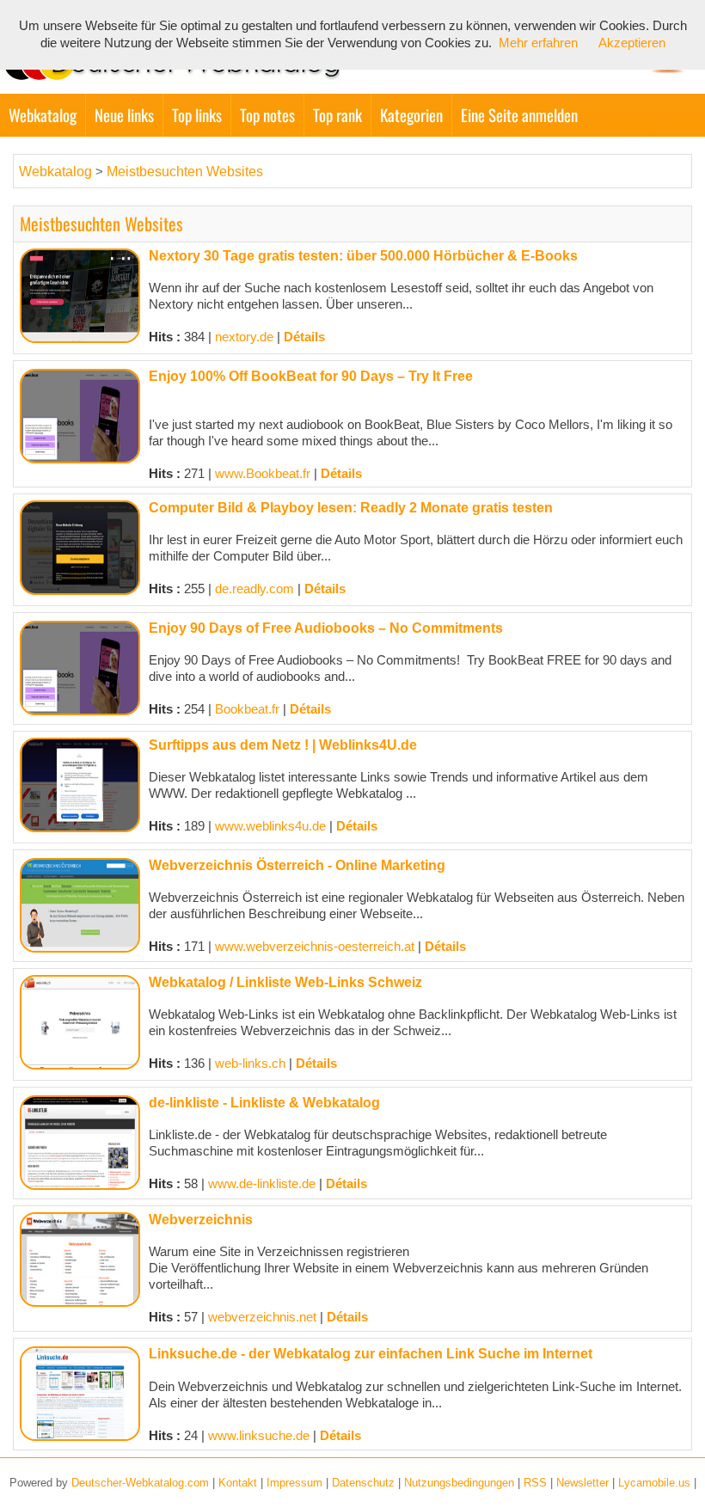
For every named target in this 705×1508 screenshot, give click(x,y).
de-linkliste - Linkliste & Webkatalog (264, 1102)
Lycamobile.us (654, 1482)
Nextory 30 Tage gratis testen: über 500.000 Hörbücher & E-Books (363, 255)
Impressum (294, 1482)
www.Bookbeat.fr (262, 474)
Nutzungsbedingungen (459, 1482)
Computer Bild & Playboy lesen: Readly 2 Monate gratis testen (351, 507)
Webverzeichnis (201, 1219)
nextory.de (244, 337)
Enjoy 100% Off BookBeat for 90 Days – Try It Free (311, 376)
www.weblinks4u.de (270, 826)
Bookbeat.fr (247, 709)
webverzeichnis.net (262, 1317)
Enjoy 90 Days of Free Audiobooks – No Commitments (326, 628)
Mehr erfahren (538, 43)
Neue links (124, 114)
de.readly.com (254, 589)
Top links (197, 114)
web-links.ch (250, 1063)
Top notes (267, 114)
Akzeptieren (631, 43)
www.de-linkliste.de (262, 1184)
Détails (304, 337)
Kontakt (237, 1482)
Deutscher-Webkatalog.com (140, 1482)
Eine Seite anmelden (519, 114)
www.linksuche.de (259, 1436)
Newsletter (582, 1482)
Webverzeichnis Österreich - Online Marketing (297, 865)
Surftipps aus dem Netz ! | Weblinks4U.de (283, 745)
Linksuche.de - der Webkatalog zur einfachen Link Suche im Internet (370, 1353)
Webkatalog (43, 114)
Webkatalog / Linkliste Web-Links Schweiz (285, 982)
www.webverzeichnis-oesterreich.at (314, 946)
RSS (535, 1482)
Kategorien (411, 114)
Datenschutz (363, 1482)
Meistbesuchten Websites (185, 171)
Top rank (337, 114)
